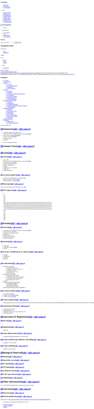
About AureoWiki (8, 405)
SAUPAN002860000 (15, 135)
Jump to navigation (5, 71)
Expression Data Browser (12, 336)
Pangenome (3, 73)
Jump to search (13, 71)
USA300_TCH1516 (67, 74)
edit (15, 129)
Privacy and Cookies (8, 404)
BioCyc (19, 179)
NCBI (24, 178)
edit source (24, 129)
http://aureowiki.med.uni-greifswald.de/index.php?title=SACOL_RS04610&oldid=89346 (29, 399)
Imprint (5, 407)
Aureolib (6, 342)
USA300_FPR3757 (25, 73)
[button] (1, 10)
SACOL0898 (27, 134)
